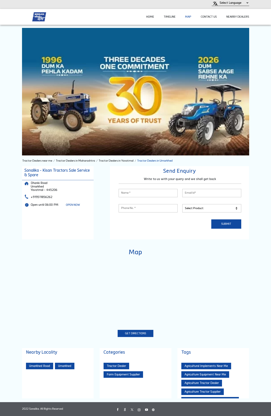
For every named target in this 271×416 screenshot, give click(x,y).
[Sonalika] (39, 16)
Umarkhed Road (39, 366)
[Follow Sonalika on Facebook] (117, 409)
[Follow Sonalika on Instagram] (139, 409)
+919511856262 (41, 197)
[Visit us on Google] (125, 409)
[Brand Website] (153, 409)
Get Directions (135, 333)
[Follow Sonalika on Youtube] (146, 409)
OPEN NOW (73, 205)
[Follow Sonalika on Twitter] (132, 409)
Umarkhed (64, 366)
